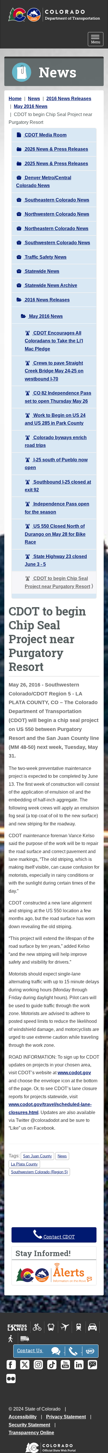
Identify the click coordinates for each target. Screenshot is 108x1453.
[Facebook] (11, 1365)
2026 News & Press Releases (56, 149)
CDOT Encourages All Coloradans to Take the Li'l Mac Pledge (54, 341)
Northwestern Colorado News (56, 214)
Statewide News (41, 271)
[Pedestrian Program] (11, 1338)
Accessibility (23, 1416)
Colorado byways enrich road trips (56, 441)
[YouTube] (65, 1365)
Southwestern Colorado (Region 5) (39, 1172)
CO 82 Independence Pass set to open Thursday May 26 (58, 397)
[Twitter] (25, 1365)
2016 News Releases (68, 98)
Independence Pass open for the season (57, 507)
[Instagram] (38, 1365)
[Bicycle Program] (37, 1327)
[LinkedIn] (79, 1365)
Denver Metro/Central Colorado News (43, 181)
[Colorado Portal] (51, 1446)
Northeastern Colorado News (56, 228)
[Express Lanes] (17, 1327)
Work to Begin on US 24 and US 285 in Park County (55, 419)
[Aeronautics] (65, 1327)
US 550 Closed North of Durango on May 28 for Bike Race (55, 534)
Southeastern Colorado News (56, 199)
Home (15, 98)
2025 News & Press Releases (56, 163)
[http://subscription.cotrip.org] (54, 1272)
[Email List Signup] (92, 1365)
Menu (97, 39)
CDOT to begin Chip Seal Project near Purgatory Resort (57, 582)
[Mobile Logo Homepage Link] (54, 15)
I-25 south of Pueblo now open (56, 463)
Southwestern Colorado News (57, 242)
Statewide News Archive (50, 285)
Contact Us (30, 1350)
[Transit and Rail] (51, 1327)
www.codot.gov (74, 1072)
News (34, 98)
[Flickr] (11, 1378)
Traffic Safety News (45, 257)
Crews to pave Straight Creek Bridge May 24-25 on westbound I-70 (54, 371)
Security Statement (29, 1424)
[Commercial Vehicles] (25, 1338)
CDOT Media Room (45, 135)
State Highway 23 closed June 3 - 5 (56, 560)
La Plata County (24, 1164)
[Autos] (93, 1327)
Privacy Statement (66, 1416)
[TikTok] (52, 1365)
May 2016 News (31, 106)
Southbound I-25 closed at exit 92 (58, 486)
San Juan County (37, 1156)
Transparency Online (31, 1432)
